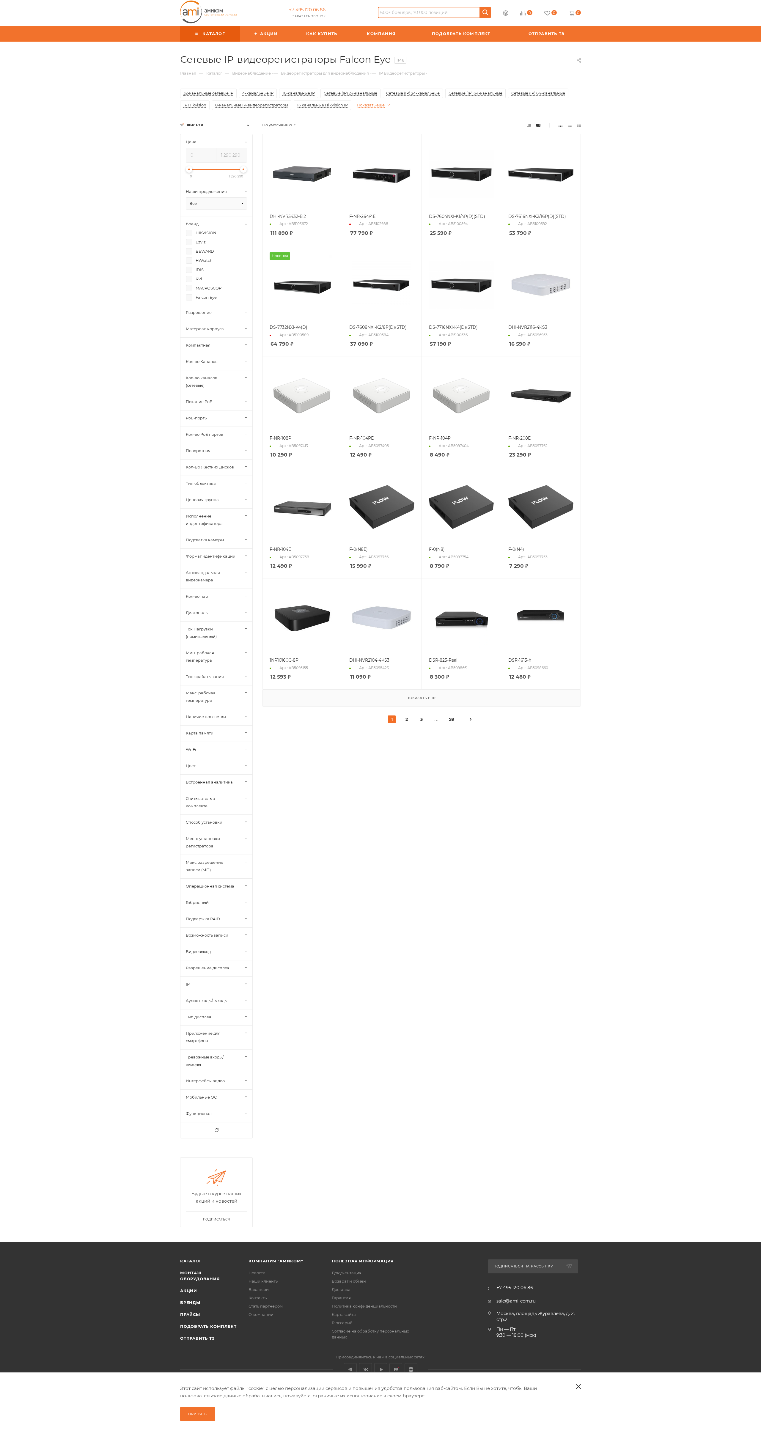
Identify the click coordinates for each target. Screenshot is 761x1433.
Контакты (258, 1297)
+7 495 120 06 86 (307, 9)
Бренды (190, 1302)
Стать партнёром (266, 1306)
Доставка (341, 1289)
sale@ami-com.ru (516, 1301)
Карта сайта (344, 1314)
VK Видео (380, 1369)
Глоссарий (342, 1322)
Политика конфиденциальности (364, 1306)
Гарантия (341, 1297)
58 (451, 719)
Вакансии (259, 1289)
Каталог (191, 1261)
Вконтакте (365, 1369)
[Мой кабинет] (505, 14)
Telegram (350, 1369)
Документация (346, 1272)
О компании (261, 1314)
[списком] (570, 125)
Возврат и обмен (349, 1281)
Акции (188, 1290)
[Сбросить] (216, 1130)
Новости (257, 1272)
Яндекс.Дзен (411, 1369)
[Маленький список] (529, 125)
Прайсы (190, 1314)
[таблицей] (579, 125)
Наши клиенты (264, 1281)
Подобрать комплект (208, 1326)
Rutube (395, 1369)
